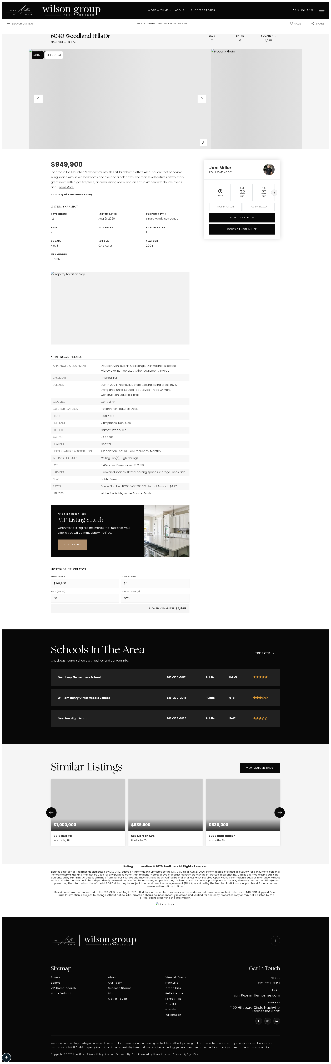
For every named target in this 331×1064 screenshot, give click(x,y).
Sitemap (109, 1054)
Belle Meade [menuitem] (174, 993)
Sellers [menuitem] (56, 982)
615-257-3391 (303, 10)
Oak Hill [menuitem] (171, 1004)
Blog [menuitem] (111, 993)
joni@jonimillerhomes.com (257, 995)
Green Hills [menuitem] (173, 988)
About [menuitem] (180, 10)
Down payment (129, 576)
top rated (262, 653)
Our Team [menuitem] (115, 982)
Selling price (58, 576)
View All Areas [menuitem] (176, 977)
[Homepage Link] (53, 10)
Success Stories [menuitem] (203, 10)
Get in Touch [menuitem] (117, 998)
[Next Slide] (202, 99)
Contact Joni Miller (242, 229)
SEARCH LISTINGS (146, 23)
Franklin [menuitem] (171, 1009)
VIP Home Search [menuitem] (63, 988)
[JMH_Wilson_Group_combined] (94, 940)
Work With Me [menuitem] (158, 10)
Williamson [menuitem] (173, 1015)
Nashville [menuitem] (172, 982)
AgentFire (192, 1054)
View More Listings (260, 768)
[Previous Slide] (38, 99)
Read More (66, 187)
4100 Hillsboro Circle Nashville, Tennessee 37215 (254, 1009)
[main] (165, 468)
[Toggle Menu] (321, 10)
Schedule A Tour (242, 217)
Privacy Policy (95, 1054)
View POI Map (120, 308)
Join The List (72, 544)
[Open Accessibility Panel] (6, 1057)
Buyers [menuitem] (56, 977)
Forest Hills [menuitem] (173, 998)
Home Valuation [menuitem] (62, 993)
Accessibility (123, 1054)
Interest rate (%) (130, 591)
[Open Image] (120, 98)
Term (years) (58, 591)
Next (274, 193)
